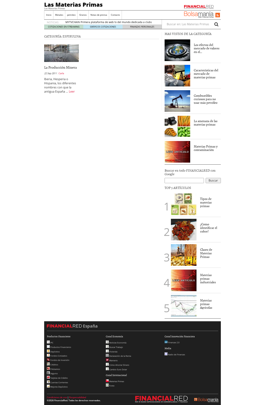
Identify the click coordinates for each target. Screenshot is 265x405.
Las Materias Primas (73, 4)
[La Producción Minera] (61, 53)
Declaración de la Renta (120, 356)
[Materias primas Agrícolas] (183, 305)
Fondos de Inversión (59, 360)
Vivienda (113, 351)
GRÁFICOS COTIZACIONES (103, 26)
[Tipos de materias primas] (183, 204)
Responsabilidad (77, 397)
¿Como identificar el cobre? (208, 228)
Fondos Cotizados (58, 355)
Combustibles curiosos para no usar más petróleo (205, 99)
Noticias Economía (117, 342)
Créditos (54, 364)
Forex (111, 385)
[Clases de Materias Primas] (183, 255)
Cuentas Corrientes (59, 382)
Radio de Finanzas (176, 354)
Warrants (113, 360)
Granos (83, 14)
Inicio (48, 14)
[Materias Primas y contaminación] (177, 151)
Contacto (115, 14)
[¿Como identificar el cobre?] (183, 229)
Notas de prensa (98, 14)
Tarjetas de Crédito (59, 378)
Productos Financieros (60, 347)
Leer (72, 91)
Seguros (54, 373)
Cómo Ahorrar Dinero (119, 365)
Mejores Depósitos (59, 386)
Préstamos (55, 369)
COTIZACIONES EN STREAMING (64, 26)
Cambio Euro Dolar (118, 369)
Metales (59, 14)
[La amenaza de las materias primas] (177, 126)
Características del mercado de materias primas (206, 74)
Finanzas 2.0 (173, 342)
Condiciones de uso (57, 397)
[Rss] (218, 15)
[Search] (216, 24)
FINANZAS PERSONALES (142, 26)
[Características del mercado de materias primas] (177, 75)
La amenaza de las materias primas (205, 122)
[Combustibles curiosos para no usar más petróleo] (177, 101)
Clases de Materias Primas (206, 253)
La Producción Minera (60, 67)
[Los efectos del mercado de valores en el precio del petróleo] (177, 50)
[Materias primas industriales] (183, 280)
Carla (61, 73)
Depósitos (55, 351)
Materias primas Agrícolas (206, 304)
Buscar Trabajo (116, 347)
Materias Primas (116, 381)
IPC (51, 342)
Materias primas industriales (208, 278)
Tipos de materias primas (206, 202)
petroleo (71, 14)
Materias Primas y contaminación (206, 148)
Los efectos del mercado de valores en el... (206, 48)
